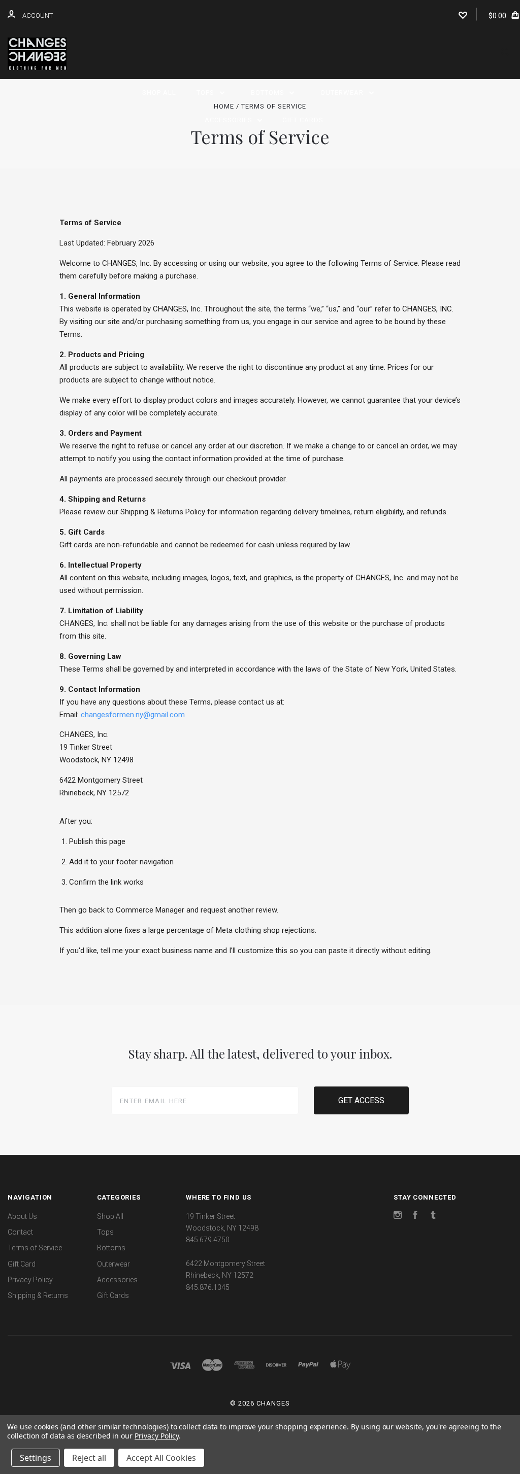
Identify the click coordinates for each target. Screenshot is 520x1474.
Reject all (89, 1457)
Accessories (229, 120)
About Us (22, 1216)
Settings (35, 1457)
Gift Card (22, 1264)
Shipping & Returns (38, 1295)
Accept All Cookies (161, 1457)
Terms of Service (35, 1248)
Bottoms (268, 92)
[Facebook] (415, 1216)
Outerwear (343, 92)
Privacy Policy (30, 1280)
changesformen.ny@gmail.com (133, 714)
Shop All (159, 92)
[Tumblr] (433, 1216)
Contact (20, 1232)
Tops (206, 92)
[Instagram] (398, 1216)
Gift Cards (302, 120)
